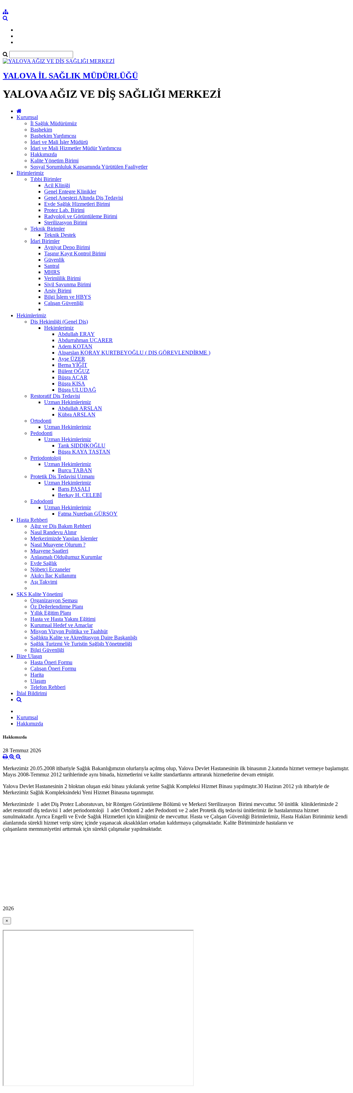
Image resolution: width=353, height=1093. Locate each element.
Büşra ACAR (73, 377)
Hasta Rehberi (32, 520)
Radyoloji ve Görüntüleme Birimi (80, 216)
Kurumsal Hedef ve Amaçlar (61, 625)
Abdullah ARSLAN (80, 408)
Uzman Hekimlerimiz (67, 402)
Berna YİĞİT (72, 365)
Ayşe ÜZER (71, 359)
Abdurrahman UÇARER (85, 340)
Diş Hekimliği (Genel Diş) (59, 322)
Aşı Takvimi (43, 582)
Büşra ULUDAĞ (77, 390)
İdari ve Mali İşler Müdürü (59, 142)
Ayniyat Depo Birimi (67, 247)
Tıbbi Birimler (45, 179)
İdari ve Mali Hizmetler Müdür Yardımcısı (75, 148)
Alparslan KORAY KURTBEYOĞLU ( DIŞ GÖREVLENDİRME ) (134, 353)
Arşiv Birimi (57, 291)
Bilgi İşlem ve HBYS (67, 297)
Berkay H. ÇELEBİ (80, 495)
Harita (37, 675)
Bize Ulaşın (29, 656)
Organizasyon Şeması (54, 600)
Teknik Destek (60, 235)
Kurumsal (27, 117)
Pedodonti (41, 433)
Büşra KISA (71, 383)
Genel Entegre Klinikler (70, 191)
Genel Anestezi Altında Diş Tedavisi (83, 198)
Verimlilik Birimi (62, 278)
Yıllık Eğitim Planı (50, 613)
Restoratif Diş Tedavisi (55, 396)
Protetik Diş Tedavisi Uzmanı (62, 476)
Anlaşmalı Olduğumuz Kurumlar (66, 557)
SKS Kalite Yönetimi (40, 594)
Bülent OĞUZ (74, 371)
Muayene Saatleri (49, 551)
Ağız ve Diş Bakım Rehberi (60, 526)
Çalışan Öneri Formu (53, 668)
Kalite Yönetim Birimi (54, 160)
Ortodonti (40, 421)
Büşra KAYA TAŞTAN (84, 452)
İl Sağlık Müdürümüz (53, 123)
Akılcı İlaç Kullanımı (53, 576)
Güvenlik (54, 260)
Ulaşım (38, 681)
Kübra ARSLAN (76, 414)
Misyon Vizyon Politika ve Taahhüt (69, 631)
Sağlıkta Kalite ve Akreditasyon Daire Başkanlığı (83, 637)
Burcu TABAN (75, 470)
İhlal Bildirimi (32, 693)
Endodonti (41, 501)
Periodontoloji (45, 458)
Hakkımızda (43, 154)
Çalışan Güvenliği (63, 303)
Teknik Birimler (47, 229)
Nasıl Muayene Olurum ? (57, 545)
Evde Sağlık (43, 563)
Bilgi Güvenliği (47, 650)
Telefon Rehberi (47, 687)
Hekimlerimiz (31, 315)
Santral (51, 266)
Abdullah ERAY (76, 334)
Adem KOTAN (75, 346)
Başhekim (41, 129)
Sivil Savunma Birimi (67, 284)
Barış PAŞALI (74, 489)
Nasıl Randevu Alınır (53, 532)
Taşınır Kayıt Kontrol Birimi (75, 253)
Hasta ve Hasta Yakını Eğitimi (62, 619)
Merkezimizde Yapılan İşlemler (64, 538)
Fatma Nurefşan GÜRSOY (88, 514)
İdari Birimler (45, 241)
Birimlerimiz (30, 173)
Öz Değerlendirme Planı (56, 606)
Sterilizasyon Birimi (65, 222)
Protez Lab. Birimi (64, 210)
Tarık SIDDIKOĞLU (81, 445)
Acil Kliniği (57, 185)
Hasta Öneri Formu (51, 662)
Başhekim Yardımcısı (53, 136)
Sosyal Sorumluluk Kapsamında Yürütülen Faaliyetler (89, 167)
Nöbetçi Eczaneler (50, 569)
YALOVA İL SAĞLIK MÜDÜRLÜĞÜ (70, 75)
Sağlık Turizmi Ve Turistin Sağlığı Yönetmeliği (81, 644)
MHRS (52, 272)
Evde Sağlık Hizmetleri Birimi (77, 204)
